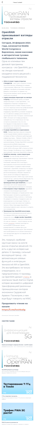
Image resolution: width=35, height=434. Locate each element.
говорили (11, 223)
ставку (26, 277)
